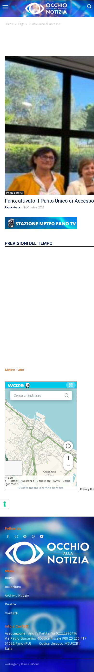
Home (9, 24)
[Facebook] (8, 537)
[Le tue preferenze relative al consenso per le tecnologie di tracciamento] (4, 504)
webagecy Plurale (22, 664)
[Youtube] (42, 537)
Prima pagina (14, 192)
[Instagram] (16, 537)
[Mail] (25, 537)
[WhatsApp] (33, 537)
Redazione (12, 207)
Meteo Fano (14, 369)
